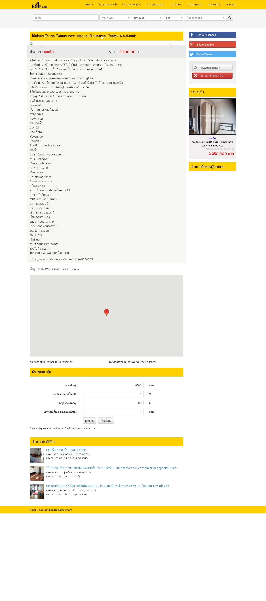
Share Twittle (204, 54)
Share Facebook (206, 35)
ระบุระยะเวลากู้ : (67, 403)
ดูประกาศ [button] (175, 5)
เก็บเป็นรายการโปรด (210, 68)
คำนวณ (89, 420)
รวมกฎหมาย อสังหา (155, 5)
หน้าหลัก (89, 5)
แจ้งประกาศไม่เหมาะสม (211, 76)
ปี (150, 403)
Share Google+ (205, 44)
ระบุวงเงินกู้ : (70, 385)
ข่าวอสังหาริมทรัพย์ (131, 5)
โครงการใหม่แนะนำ (107, 5)
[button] (41, 43)
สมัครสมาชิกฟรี (194, 5)
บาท (151, 385)
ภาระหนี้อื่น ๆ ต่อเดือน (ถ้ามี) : (60, 412)
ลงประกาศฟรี (214, 5)
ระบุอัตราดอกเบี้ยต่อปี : (64, 394)
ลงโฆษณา (231, 5)
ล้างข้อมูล (106, 420)
